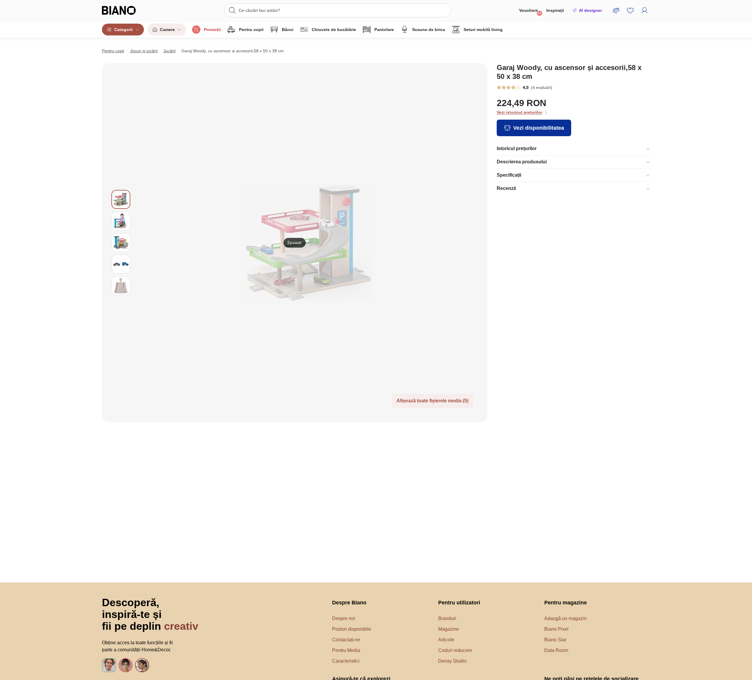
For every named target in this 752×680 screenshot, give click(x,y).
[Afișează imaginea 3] (120, 242)
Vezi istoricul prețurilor (519, 112)
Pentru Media (346, 650)
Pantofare (384, 29)
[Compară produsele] (616, 10)
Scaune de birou (428, 29)
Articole (446, 639)
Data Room (556, 650)
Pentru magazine (565, 603)
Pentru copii (251, 29)
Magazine (448, 629)
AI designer (590, 10)
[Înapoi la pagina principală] (131, 10)
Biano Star (555, 639)
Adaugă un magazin (565, 618)
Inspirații (555, 10)
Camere (167, 29)
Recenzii (506, 188)
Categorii (123, 29)
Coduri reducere (455, 650)
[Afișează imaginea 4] (120, 264)
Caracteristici (346, 660)
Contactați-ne (346, 639)
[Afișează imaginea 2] (120, 221)
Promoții (212, 29)
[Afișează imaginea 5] (120, 285)
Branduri (447, 618)
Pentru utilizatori (459, 603)
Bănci (287, 29)
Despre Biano (349, 603)
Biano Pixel (556, 629)
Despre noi (343, 618)
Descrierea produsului (522, 161)
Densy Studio (452, 660)
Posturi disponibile (351, 629)
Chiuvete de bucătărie (334, 29)
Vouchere (530, 11)
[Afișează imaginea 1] (120, 199)
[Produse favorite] (630, 10)
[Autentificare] (644, 10)
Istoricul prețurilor (517, 148)
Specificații (509, 175)
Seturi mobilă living (483, 29)
